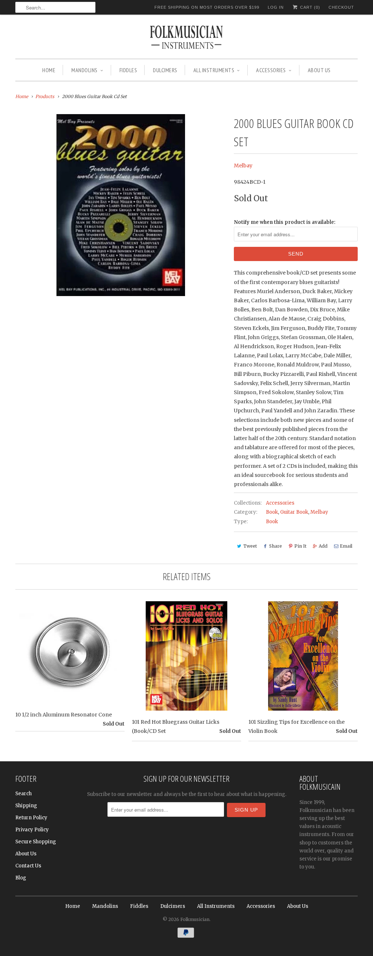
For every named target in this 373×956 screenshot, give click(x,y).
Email (346, 546)
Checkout (341, 7)
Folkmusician (194, 919)
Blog (20, 878)
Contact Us (28, 866)
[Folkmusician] (186, 38)
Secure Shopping (35, 842)
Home (48, 70)
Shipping (26, 806)
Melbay (243, 165)
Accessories (271, 70)
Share (275, 546)
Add (323, 546)
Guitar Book (294, 512)
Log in (276, 7)
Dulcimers (165, 70)
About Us (319, 70)
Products (44, 96)
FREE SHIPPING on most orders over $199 (206, 7)
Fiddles (128, 70)
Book (272, 512)
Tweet (250, 546)
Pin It (300, 546)
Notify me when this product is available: (284, 222)
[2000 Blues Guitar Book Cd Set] (121, 205)
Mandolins (84, 70)
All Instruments (214, 70)
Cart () (309, 7)
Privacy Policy (32, 830)
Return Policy (31, 818)
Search (23, 793)
